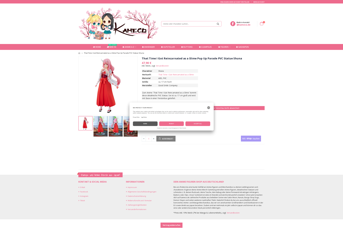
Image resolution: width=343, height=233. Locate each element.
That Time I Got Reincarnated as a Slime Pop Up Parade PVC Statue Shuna (192, 58)
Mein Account (259, 2)
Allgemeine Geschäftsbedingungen (142, 191)
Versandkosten (162, 65)
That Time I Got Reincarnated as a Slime (176, 74)
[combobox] (191, 23)
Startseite (79, 53)
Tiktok (82, 200)
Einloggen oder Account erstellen (234, 2)
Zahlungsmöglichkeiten (137, 205)
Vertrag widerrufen (171, 225)
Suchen (218, 23)
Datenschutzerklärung (137, 196)
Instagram (84, 196)
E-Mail (82, 187)
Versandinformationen (137, 209)
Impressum (132, 187)
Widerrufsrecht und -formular (140, 200)
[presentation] (81, 125)
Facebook (84, 191)
